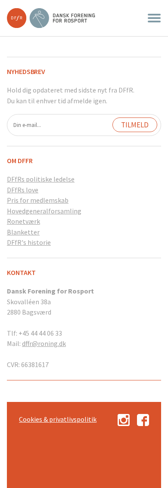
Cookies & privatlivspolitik (57, 419)
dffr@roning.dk (44, 343)
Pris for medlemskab (37, 200)
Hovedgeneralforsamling (44, 211)
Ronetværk (23, 221)
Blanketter (23, 232)
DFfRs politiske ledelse (41, 179)
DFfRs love (22, 189)
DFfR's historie (29, 242)
